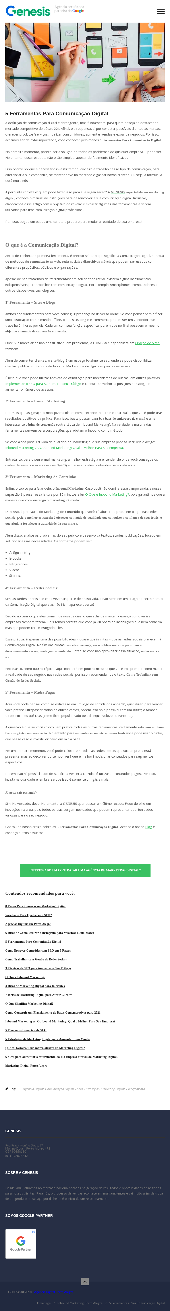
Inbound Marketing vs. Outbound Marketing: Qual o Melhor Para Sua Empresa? (60, 1021)
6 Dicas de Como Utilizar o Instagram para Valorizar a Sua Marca (49, 933)
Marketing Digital (112, 1089)
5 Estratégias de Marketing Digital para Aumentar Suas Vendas (47, 1039)
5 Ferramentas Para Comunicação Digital (33, 941)
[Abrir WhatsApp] (159, 1300)
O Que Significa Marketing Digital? (29, 1003)
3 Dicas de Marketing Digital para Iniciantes (35, 986)
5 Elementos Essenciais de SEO (25, 1030)
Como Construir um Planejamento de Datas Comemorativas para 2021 (52, 1012)
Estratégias (91, 1089)
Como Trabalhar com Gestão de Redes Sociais (36, 959)
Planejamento (135, 1089)
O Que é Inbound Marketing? (25, 977)
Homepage (43, 1303)
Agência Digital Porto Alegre (53, 1292)
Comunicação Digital (59, 1089)
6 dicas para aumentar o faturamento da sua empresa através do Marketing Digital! (61, 1057)
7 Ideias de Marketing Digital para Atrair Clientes (38, 995)
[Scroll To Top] (85, 1281)
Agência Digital (33, 1089)
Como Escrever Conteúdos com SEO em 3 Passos (38, 950)
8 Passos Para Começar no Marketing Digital (35, 906)
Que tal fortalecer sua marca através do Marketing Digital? (45, 1048)
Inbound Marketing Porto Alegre (79, 1303)
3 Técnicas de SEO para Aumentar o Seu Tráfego (38, 968)
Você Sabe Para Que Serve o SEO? (28, 915)
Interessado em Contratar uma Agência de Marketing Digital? (85, 870)
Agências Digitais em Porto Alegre (28, 924)
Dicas (79, 1089)
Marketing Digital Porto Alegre (26, 1065)
